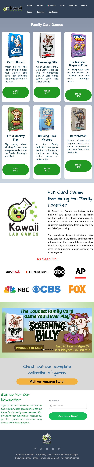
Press (29, 12)
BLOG (62, 5)
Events (84, 5)
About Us (73, 5)
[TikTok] (41, 449)
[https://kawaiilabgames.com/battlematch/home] (78, 119)
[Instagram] (35, 449)
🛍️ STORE (51, 5)
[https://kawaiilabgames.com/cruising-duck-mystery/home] (47, 119)
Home (29, 5)
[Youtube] (47, 449)
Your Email (54, 401)
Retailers (40, 12)
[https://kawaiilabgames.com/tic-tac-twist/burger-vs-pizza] (78, 45)
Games (40, 5)
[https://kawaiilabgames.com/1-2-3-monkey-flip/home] (15, 119)
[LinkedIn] (59, 449)
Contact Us (53, 12)
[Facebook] (53, 449)
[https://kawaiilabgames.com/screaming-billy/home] (47, 45)
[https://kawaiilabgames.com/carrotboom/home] (15, 45)
